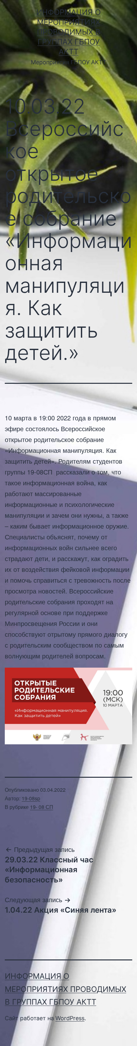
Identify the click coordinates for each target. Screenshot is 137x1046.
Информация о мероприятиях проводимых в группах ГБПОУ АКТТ (68, 32)
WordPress (69, 1018)
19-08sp (31, 798)
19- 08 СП (41, 807)
